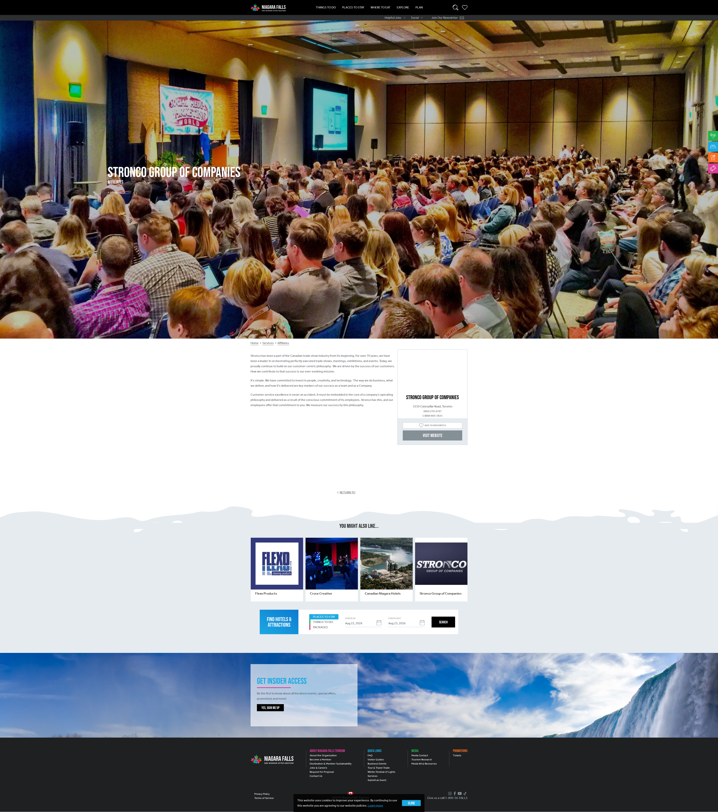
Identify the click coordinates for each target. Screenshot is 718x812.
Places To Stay (353, 7)
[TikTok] (464, 793)
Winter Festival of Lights (381, 771)
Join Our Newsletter (444, 17)
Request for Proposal (322, 771)
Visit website (432, 435)
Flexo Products (266, 593)
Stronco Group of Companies (441, 593)
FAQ (370, 755)
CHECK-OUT (394, 618)
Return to (347, 492)
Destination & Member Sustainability (331, 763)
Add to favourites (435, 425)
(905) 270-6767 (433, 411)
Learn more (375, 805)
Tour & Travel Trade (379, 767)
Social (415, 17)
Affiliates (283, 343)
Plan (419, 7)
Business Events (377, 763)
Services (268, 343)
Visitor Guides (376, 759)
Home (255, 343)
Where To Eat (380, 7)
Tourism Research (421, 759)
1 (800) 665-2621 (432, 415)
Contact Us (316, 776)
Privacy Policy (262, 794)
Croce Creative (321, 593)
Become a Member (320, 759)
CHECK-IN (350, 618)
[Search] (455, 7)
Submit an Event (377, 780)
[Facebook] (454, 793)
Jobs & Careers (318, 767)
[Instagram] (449, 793)
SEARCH (443, 622)
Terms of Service (264, 798)
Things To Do (326, 7)
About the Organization (323, 755)
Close (411, 803)
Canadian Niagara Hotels (383, 593)
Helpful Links (393, 17)
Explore (403, 7)
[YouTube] (459, 793)
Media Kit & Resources (424, 763)
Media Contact (419, 755)
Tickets (457, 755)
